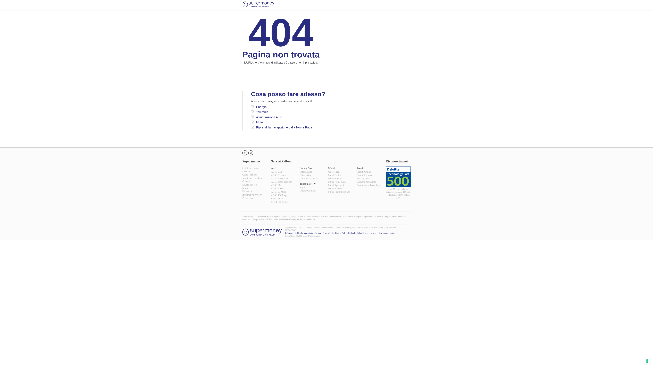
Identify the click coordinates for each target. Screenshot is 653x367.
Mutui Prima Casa (337, 182)
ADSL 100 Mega (279, 195)
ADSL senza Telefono (281, 182)
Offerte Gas (305, 175)
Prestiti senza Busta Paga (369, 185)
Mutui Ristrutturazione (339, 192)
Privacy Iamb (248, 198)
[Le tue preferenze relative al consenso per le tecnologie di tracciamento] (647, 361)
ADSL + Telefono (279, 178)
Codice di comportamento (366, 233)
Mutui (260, 122)
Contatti (246, 181)
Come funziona (249, 174)
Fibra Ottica (277, 198)
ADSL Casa (276, 172)
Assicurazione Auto (269, 117)
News (245, 188)
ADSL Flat (276, 185)
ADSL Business (278, 175)
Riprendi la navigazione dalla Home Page (284, 127)
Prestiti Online (364, 172)
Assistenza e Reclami (252, 178)
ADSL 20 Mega (278, 192)
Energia (261, 107)
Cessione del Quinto (366, 182)
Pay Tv (303, 187)
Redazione (247, 191)
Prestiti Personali (365, 175)
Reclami (351, 233)
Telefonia (262, 112)
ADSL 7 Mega (278, 188)
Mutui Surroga (335, 178)
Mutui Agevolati (336, 185)
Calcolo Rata (334, 172)
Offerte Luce (306, 172)
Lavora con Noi (249, 185)
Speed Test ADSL (279, 202)
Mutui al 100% (335, 188)
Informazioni (290, 233)
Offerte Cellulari (308, 190)
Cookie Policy (341, 233)
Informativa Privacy (252, 195)
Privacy (318, 233)
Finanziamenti (363, 178)
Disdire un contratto (305, 233)
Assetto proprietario (387, 233)
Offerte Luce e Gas (309, 178)
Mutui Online (334, 175)
